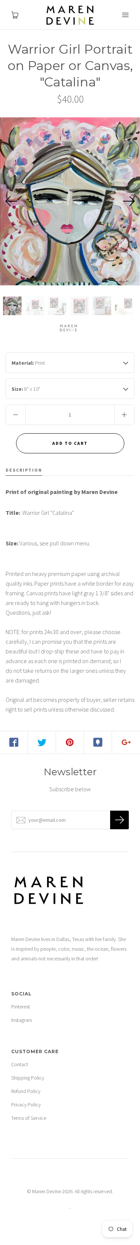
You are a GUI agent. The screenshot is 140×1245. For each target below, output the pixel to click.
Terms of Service (28, 1118)
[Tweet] (42, 742)
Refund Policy (25, 1091)
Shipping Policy (27, 1077)
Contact (19, 1064)
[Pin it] (70, 742)
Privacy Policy (26, 1104)
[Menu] (125, 15)
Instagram (21, 1020)
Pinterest (20, 1006)
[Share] (14, 742)
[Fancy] (98, 742)
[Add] (126, 742)
